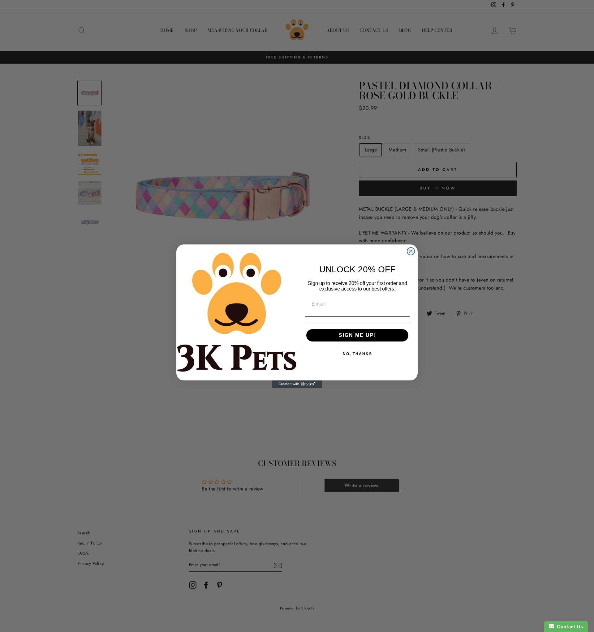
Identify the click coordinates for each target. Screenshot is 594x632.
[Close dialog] (411, 251)
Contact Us (568, 626)
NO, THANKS (357, 354)
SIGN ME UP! (357, 335)
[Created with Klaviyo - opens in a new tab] (297, 384)
